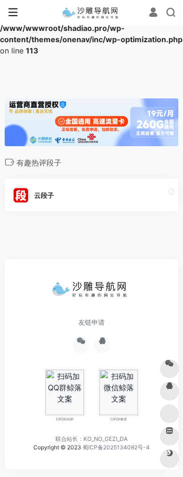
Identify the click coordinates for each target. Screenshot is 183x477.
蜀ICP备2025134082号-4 (116, 447)
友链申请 (91, 322)
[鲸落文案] (91, 12)
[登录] (153, 12)
